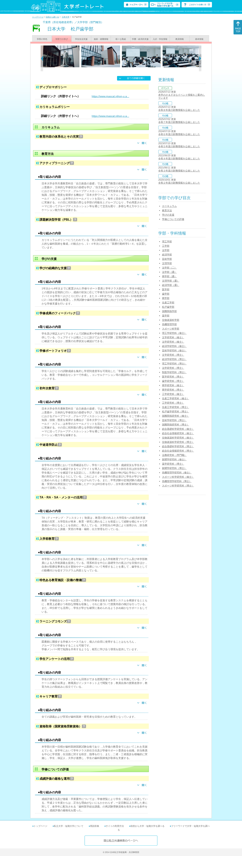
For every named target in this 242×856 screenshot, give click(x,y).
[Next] (200, 58)
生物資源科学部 (170, 320)
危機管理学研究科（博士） (177, 481)
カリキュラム (169, 206)
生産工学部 (168, 302)
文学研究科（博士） (173, 354)
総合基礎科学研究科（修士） (178, 429)
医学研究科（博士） (173, 376)
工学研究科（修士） (173, 394)
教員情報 (179, 39)
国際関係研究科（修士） (175, 415)
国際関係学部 (169, 311)
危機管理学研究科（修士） (177, 472)
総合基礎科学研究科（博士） (178, 446)
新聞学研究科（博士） (174, 468)
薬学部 (165, 315)
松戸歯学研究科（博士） (175, 411)
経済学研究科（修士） (174, 346)
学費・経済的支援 (140, 39)
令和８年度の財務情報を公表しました (179, 110)
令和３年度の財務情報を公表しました (179, 170)
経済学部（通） (170, 285)
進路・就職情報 (101, 39)
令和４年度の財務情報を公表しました (179, 158)
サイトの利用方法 (115, 826)
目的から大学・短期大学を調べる (147, 826)
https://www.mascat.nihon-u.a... (110, 96)
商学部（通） (169, 276)
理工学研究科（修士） (174, 333)
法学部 (165, 250)
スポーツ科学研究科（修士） (178, 476)
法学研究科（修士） (173, 341)
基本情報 (199, 39)
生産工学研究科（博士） (175, 407)
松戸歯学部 (168, 306)
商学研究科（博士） (173, 389)
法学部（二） (169, 267)
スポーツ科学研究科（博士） (178, 485)
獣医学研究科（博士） (174, 372)
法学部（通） (169, 272)
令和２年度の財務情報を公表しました (179, 182)
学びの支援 (168, 214)
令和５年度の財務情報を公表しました (179, 146)
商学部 (165, 298)
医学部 (165, 289)
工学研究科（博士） (173, 402)
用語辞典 (94, 826)
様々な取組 (121, 39)
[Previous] (42, 58)
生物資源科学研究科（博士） (178, 442)
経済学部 (167, 254)
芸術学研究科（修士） (174, 350)
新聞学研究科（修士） (174, 459)
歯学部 (165, 293)
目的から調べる (52, 17)
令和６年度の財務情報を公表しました (179, 134)
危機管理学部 (169, 324)
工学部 (165, 245)
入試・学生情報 (160, 39)
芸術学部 (167, 259)
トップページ (37, 17)
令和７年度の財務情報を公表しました (179, 122)
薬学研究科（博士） (173, 463)
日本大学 (65, 17)
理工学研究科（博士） (174, 363)
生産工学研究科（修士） (175, 398)
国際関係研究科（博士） (175, 424)
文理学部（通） (170, 280)
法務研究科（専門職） (174, 455)
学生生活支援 (81, 39)
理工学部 (167, 241)
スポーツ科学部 (170, 328)
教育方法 (167, 210)
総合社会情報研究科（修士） (178, 433)
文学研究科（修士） (173, 337)
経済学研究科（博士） (174, 359)
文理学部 (167, 263)
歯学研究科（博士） (173, 381)
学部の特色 (42, 39)
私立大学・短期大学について (68, 826)
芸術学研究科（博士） (174, 420)
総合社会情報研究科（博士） (178, 450)
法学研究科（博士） (173, 368)
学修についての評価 (173, 219)
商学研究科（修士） (173, 385)
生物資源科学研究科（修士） (178, 437)
